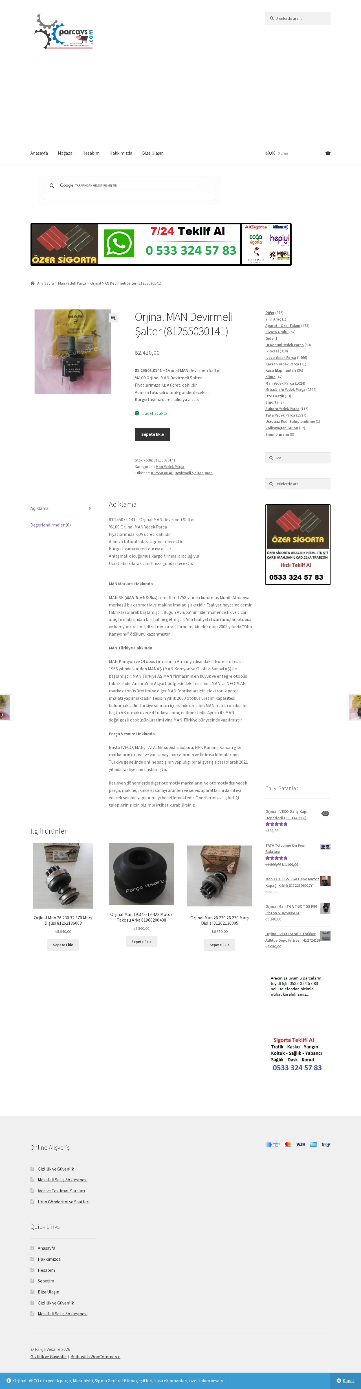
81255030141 (162, 472)
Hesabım (91, 153)
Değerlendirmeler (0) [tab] (50, 525)
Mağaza (65, 153)
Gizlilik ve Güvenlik (56, 1169)
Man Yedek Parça (72, 283)
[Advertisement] (180, 99)
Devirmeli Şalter (189, 472)
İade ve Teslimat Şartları (61, 1190)
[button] (113, 317)
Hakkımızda (120, 153)
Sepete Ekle (152, 434)
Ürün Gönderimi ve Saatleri (63, 1201)
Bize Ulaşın (153, 153)
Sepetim (46, 1281)
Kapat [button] (349, 1380)
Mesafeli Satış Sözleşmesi (62, 1179)
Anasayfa (39, 153)
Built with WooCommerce (95, 1356)
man (209, 472)
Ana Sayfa (45, 283)
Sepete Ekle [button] (63, 944)
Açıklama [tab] (39, 508)
